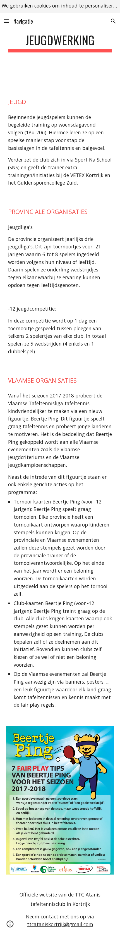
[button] (6, 21)
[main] (60, 42)
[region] (60, 6)
